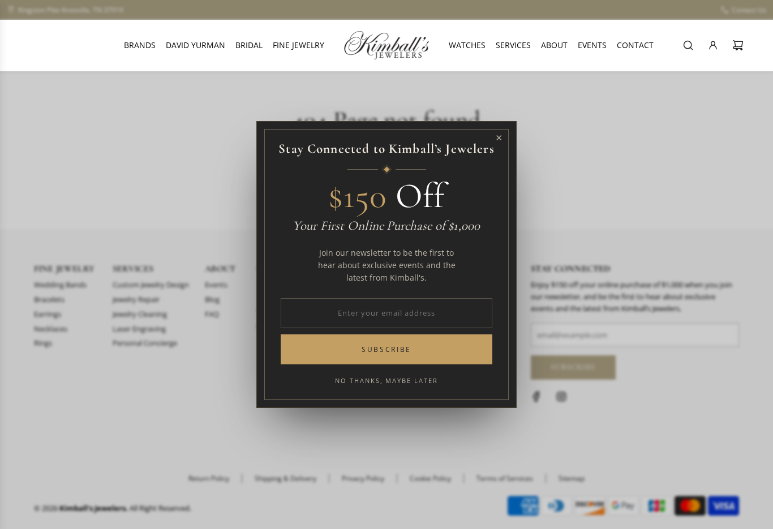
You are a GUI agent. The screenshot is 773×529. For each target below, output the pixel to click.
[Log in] (713, 45)
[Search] (688, 45)
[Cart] (737, 45)
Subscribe (386, 349)
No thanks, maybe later (387, 380)
